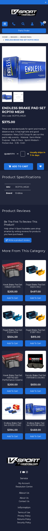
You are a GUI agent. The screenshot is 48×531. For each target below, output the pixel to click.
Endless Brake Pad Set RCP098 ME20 (36, 424)
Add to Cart (12, 298)
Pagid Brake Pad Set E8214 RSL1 (35, 285)
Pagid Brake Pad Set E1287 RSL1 (35, 331)
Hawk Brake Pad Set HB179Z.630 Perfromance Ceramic (12, 377)
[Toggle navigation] (5, 24)
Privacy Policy (24, 516)
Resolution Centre (24, 486)
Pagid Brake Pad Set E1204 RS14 (12, 331)
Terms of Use (24, 512)
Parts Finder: (24, 30)
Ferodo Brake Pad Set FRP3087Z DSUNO (35, 376)
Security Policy (24, 522)
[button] (40, 166)
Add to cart (20, 166)
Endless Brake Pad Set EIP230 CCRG (12, 424)
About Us (24, 498)
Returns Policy (24, 519)
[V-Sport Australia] (24, 12)
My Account (24, 483)
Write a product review (19, 240)
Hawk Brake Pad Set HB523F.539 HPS (12, 285)
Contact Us (24, 501)
